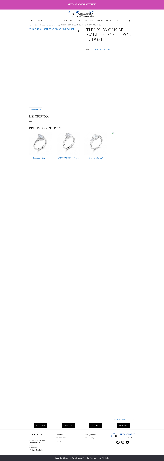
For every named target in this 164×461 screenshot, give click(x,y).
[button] (78, 31)
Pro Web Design (104, 458)
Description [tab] (36, 110)
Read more (123, 426)
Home (31, 21)
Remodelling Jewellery (107, 21)
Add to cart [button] (40, 426)
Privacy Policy (61, 438)
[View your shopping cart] (129, 21)
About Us (41, 21)
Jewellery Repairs (85, 21)
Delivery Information (91, 435)
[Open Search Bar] (134, 21)
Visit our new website (82, 4)
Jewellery (53, 21)
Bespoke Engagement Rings (50, 25)
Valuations (69, 21)
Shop (37, 25)
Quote (58, 441)
